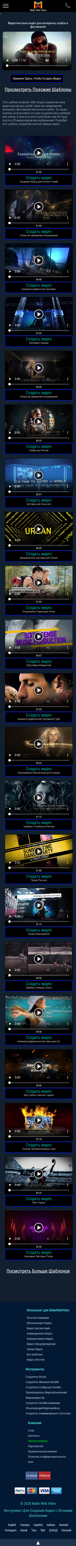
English (12, 1524)
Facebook (31, 1475)
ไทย (33, 1530)
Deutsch (63, 1524)
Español (38, 1524)
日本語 (53, 1530)
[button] (39, 155)
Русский (66, 1530)
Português (10, 1530)
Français (25, 1524)
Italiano (51, 1524)
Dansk (23, 1530)
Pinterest (45, 1475)
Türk (42, 1530)
